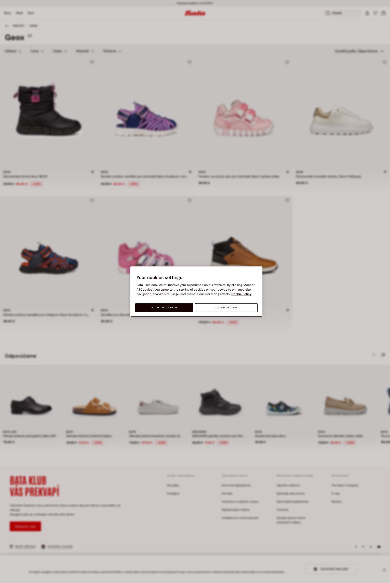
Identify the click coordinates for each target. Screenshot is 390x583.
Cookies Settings (226, 307)
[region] (196, 291)
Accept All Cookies (164, 307)
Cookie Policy (241, 294)
